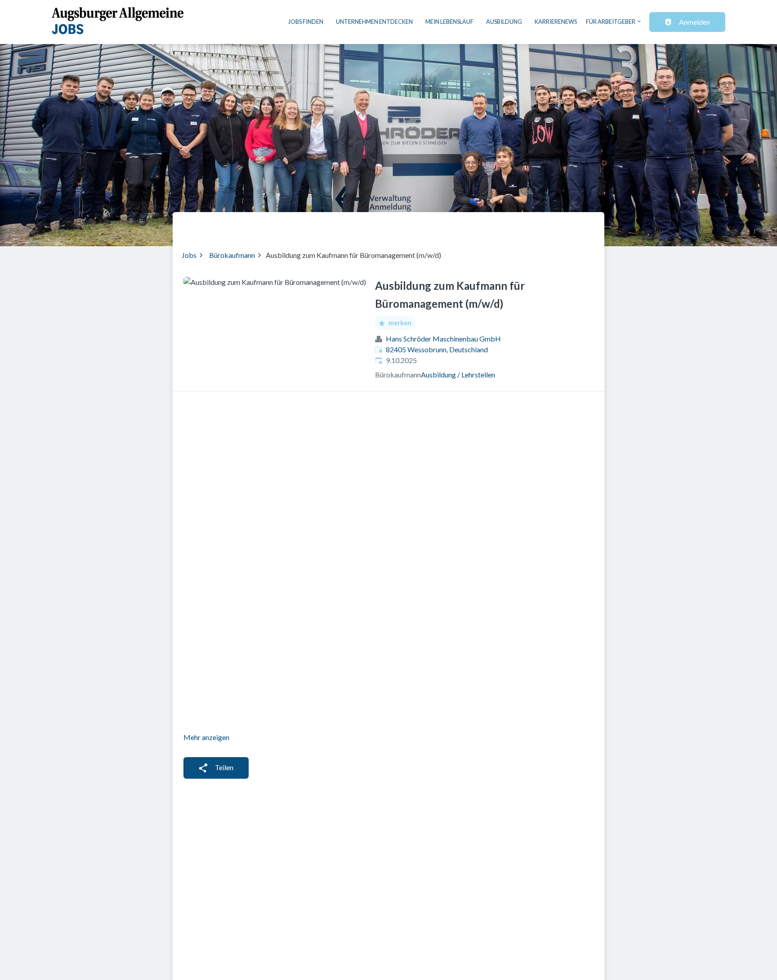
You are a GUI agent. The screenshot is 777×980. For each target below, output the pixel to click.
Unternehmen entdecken (374, 21)
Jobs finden (305, 21)
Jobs (189, 255)
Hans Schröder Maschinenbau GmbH (443, 338)
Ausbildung (504, 21)
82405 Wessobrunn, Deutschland (437, 349)
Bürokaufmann (232, 255)
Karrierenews (556, 21)
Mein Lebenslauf (449, 21)
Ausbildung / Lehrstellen (458, 374)
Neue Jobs (522, 225)
